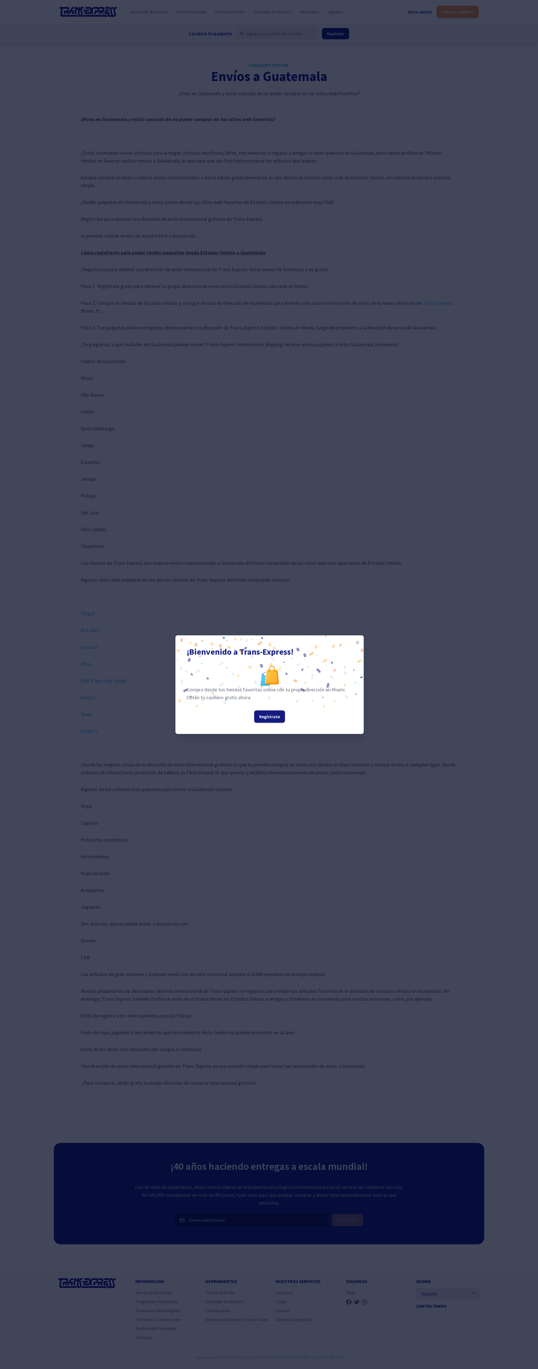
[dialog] (269, 684)
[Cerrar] (357, 642)
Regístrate (269, 716)
